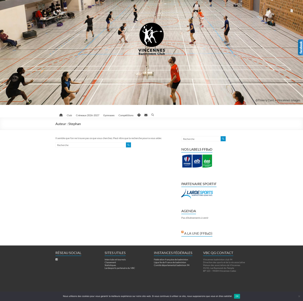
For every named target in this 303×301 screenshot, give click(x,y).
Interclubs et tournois (115, 259)
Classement (110, 262)
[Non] (299, 296)
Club (69, 115)
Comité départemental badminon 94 (171, 265)
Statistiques (110, 265)
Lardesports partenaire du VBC (120, 268)
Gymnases (109, 115)
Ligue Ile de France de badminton (170, 262)
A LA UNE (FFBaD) (198, 233)
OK (237, 296)
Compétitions (126, 115)
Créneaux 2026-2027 (87, 115)
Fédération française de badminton (171, 259)
